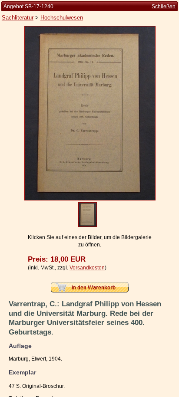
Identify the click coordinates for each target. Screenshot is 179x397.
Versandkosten (87, 268)
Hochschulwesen (61, 17)
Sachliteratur (17, 17)
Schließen (164, 6)
